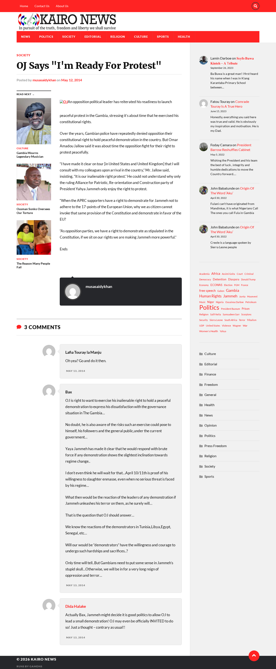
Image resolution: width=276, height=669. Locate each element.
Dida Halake (75, 606)
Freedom (211, 384)
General (210, 395)
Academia (204, 273)
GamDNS (36, 666)
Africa (215, 273)
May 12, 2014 (71, 80)
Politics (46, 36)
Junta (242, 296)
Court (240, 273)
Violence (226, 325)
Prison (245, 308)
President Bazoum (230, 308)
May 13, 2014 (75, 370)
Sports (163, 36)
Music (202, 302)
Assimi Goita (228, 273)
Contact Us (41, 6)
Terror (242, 320)
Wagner (237, 325)
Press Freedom (215, 446)
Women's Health (208, 331)
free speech (207, 290)
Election (228, 285)
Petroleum (250, 302)
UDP (201, 325)
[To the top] (254, 655)
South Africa (230, 320)
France (244, 285)
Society (68, 36)
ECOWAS (216, 285)
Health (184, 36)
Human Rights (210, 296)
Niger (210, 302)
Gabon (220, 290)
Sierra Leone (216, 320)
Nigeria (220, 302)
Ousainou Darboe (234, 302)
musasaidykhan (44, 80)
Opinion (210, 425)
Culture (141, 36)
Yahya (223, 331)
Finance (210, 374)
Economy (204, 285)
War (245, 325)
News (25, 36)
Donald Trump (248, 279)
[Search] (255, 6)
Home (24, 6)
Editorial (93, 36)
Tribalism (251, 320)
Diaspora (233, 279)
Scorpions (246, 314)
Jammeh (230, 296)
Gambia (232, 290)
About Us (62, 6)
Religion (117, 36)
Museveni (252, 296)
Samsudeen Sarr (231, 314)
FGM (236, 285)
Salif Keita (215, 314)
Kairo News (43, 659)
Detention (219, 279)
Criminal (249, 273)
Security (203, 320)
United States (213, 325)
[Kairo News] (138, 21)
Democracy (205, 279)
